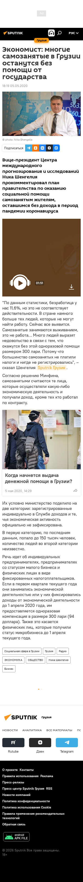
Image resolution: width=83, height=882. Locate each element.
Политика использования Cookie (26, 807)
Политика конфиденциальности (26, 801)
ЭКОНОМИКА (13, 660)
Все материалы (59, 730)
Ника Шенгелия (58, 660)
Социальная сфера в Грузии (21, 651)
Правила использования (20, 776)
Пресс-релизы (13, 782)
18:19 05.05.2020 (15, 86)
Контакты (27, 770)
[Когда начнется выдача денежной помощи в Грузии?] (41, 439)
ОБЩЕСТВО (35, 660)
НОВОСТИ (10, 730)
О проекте (10, 770)
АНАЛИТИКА (32, 730)
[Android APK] (16, 837)
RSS (49, 788)
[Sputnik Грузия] (13, 35)
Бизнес (8, 668)
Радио (63, 651)
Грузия (49, 651)
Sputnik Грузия (51, 367)
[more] (75, 490)
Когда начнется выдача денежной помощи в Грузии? (38, 478)
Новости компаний (16, 795)
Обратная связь (13, 824)
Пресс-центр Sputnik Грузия (23, 788)
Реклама (46, 776)
